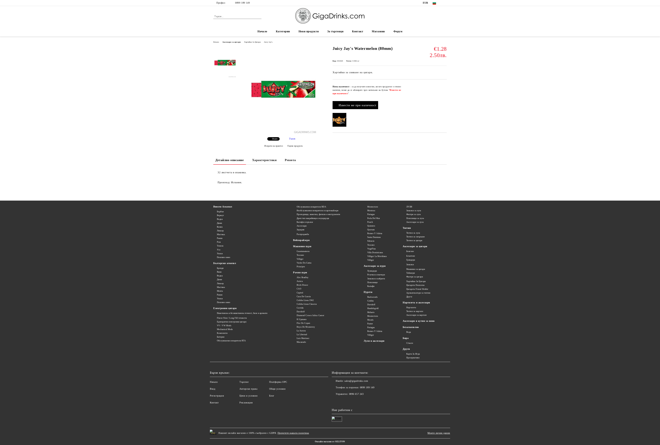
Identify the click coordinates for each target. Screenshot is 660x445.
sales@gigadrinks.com (356, 381)
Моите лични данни (438, 433)
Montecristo (372, 207)
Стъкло (409, 343)
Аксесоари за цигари (231, 42)
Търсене (244, 382)
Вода (408, 332)
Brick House (302, 285)
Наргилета (411, 307)
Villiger (300, 259)
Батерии (220, 337)
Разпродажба (303, 234)
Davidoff (301, 311)
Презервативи (412, 357)
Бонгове (410, 251)
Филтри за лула (413, 214)
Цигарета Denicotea (415, 285)
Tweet (292, 139)
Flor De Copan (303, 323)
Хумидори (372, 271)
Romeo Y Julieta (374, 233)
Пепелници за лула (415, 218)
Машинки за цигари (415, 269)
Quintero (371, 226)
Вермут (220, 215)
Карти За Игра (413, 354)
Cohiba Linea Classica (307, 304)
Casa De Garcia (304, 296)
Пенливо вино (223, 257)
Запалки (410, 264)
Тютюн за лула (413, 233)
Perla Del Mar (373, 218)
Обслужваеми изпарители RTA (231, 340)
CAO (299, 289)
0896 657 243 (356, 394)
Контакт (357, 31)
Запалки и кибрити (376, 278)
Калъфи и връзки (305, 222)
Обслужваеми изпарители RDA (311, 207)
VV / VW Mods (224, 325)
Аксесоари (302, 226)
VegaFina (371, 249)
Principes (301, 266)
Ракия (219, 238)
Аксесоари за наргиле (416, 315)
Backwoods (372, 297)
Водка (220, 219)
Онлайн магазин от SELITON (330, 441)
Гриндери (410, 260)
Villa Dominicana (375, 252)
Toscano (300, 255)
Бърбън (220, 211)
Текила (220, 246)
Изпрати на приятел (273, 146)
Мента (220, 291)
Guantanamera (303, 251)
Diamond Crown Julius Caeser (310, 315)
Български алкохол (224, 263)
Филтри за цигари (414, 277)
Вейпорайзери (301, 240)
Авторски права (248, 389)
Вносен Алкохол (222, 206)
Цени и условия (248, 395)
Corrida (300, 308)
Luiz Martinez (303, 338)
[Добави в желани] (444, 85)
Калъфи (371, 286)
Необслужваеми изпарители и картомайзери (317, 210)
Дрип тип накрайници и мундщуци (313, 218)
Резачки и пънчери (376, 274)
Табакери (410, 273)
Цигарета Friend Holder (417, 289)
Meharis (371, 312)
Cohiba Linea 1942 (305, 300)
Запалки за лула (413, 210)
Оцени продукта (295, 146)
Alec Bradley (302, 277)
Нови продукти (309, 31)
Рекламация (246, 402)
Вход (212, 389)
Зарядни (300, 229)
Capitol (300, 293)
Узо (218, 250)
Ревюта (290, 160)
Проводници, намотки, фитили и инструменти (318, 214)
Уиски (220, 253)
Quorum (371, 229)
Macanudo (301, 342)
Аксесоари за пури (375, 266)
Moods (370, 320)
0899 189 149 (242, 3)
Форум (398, 31)
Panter (370, 323)
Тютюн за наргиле (414, 311)
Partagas (371, 214)
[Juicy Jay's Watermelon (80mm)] (283, 132)
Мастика (221, 234)
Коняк (220, 227)
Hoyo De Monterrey (306, 327)
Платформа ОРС (278, 382)
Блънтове (410, 256)
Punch (370, 222)
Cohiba (370, 301)
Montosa (371, 210)
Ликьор (220, 230)
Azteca (300, 281)
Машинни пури (302, 246)
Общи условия (277, 389)
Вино (219, 272)
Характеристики (264, 160)
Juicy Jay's (268, 42)
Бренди (220, 268)
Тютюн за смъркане (415, 236)
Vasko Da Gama (304, 263)
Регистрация (217, 395)
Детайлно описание (229, 160)
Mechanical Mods (225, 329)
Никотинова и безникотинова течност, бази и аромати (242, 313)
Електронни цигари (225, 308)
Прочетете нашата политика (293, 433)
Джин (219, 223)
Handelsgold (373, 308)
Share (275, 139)
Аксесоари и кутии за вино (419, 321)
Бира (406, 338)
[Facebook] (445, 3)
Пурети (368, 292)
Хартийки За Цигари (252, 42)
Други (409, 296)
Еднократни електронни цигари (231, 322)
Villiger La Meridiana (377, 256)
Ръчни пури (300, 272)
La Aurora (301, 330)
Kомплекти (222, 333)
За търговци (335, 31)
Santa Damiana (374, 237)
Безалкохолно (411, 327)
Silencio (371, 241)
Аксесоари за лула (415, 222)
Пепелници (372, 282)
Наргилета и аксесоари (416, 302)
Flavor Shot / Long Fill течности (232, 318)
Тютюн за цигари (414, 240)
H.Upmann (301, 319)
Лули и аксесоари (374, 341)
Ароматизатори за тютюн (418, 293)
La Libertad (302, 334)
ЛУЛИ (409, 207)
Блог (271, 395)
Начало (262, 31)
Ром (219, 242)
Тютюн (407, 228)
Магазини (378, 31)
